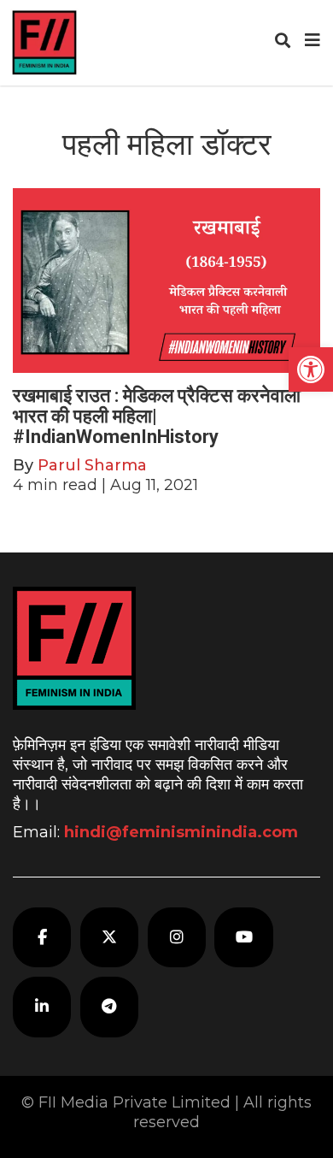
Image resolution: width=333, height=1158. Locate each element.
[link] (311, 369)
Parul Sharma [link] (92, 465)
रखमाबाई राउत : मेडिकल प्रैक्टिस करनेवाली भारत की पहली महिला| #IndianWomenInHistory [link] (157, 416)
